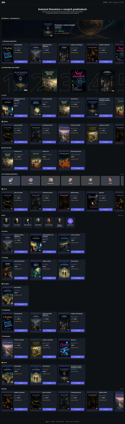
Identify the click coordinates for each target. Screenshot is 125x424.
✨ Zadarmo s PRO (18, 52)
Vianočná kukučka (19, 261)
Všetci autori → (121, 215)
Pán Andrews (74, 261)
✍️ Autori (48, 421)
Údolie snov (46, 151)
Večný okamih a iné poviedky (19, 99)
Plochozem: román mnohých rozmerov (104, 99)
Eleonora (73, 340)
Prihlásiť (110, 2)
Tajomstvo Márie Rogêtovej (47, 45)
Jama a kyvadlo (18, 125)
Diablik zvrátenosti (104, 45)
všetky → (122, 41)
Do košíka (21, 61)
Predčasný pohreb (47, 125)
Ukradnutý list (18, 45)
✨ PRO (105, 2)
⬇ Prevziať (105, 115)
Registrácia (115, 2)
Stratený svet (74, 99)
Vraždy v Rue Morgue (76, 45)
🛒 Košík (121, 2)
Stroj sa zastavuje (47, 99)
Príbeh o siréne (47, 261)
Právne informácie (60, 421)
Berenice (101, 192)
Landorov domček (104, 125)
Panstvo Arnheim (75, 125)
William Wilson (75, 192)
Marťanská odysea (76, 151)
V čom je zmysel (75, 235)
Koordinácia (17, 287)
